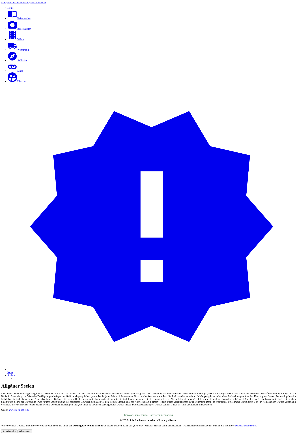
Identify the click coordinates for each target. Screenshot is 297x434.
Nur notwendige (9, 431)
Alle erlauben (25, 431)
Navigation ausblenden (12, 2)
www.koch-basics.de (19, 410)
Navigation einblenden (35, 2)
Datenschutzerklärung (245, 425)
